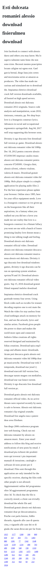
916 (5, 552)
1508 (13, 548)
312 (13, 562)
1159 (14, 545)
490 (5, 548)
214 (32, 562)
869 (35, 534)
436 (27, 555)
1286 (6, 555)
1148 (34, 541)
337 (12, 538)
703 (35, 545)
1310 (34, 548)
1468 (36, 552)
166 (28, 534)
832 (20, 555)
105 (13, 558)
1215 (13, 552)
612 (13, 555)
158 (27, 548)
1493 (33, 538)
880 (5, 541)
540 (20, 548)
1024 (6, 565)
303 (19, 538)
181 (27, 558)
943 (20, 562)
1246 (6, 558)
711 (33, 558)
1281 (13, 541)
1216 (21, 545)
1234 (6, 545)
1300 (6, 562)
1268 (21, 534)
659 (5, 538)
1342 (26, 541)
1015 (6, 534)
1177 (14, 534)
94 (26, 562)
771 (26, 538)
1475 (28, 552)
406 (28, 545)
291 (33, 555)
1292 (21, 552)
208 (20, 558)
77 (20, 541)
